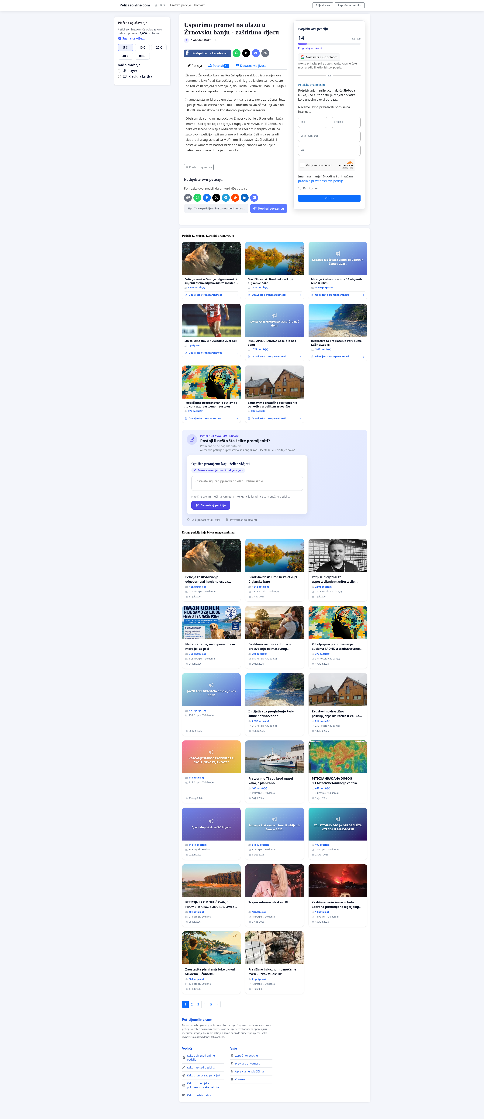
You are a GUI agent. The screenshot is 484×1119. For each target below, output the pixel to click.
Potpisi (220, 66)
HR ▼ (162, 5)
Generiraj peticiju (213, 505)
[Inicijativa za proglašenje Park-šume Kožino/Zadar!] (338, 332)
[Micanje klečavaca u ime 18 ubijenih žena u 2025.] (338, 270)
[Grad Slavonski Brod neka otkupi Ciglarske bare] (274, 270)
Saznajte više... (133, 38)
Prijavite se (323, 5)
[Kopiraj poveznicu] (265, 53)
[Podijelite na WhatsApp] (236, 53)
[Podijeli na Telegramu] (226, 198)
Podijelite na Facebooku (210, 53)
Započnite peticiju (349, 5)
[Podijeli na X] (246, 53)
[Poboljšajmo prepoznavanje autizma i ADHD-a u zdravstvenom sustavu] (211, 394)
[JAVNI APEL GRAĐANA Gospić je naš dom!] (274, 332)
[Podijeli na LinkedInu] (245, 198)
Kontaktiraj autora (200, 167)
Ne (316, 188)
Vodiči (187, 1048)
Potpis (329, 198)
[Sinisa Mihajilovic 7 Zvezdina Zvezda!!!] (211, 330)
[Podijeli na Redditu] (235, 198)
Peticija (196, 66)
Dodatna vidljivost (252, 66)
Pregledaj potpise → (310, 48)
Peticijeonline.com (134, 5)
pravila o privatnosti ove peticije (321, 181)
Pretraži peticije (180, 5)
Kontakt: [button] (200, 5)
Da (304, 188)
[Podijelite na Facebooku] (207, 198)
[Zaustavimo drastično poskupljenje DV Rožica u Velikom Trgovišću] (274, 394)
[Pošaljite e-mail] (256, 53)
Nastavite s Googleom (321, 57)
